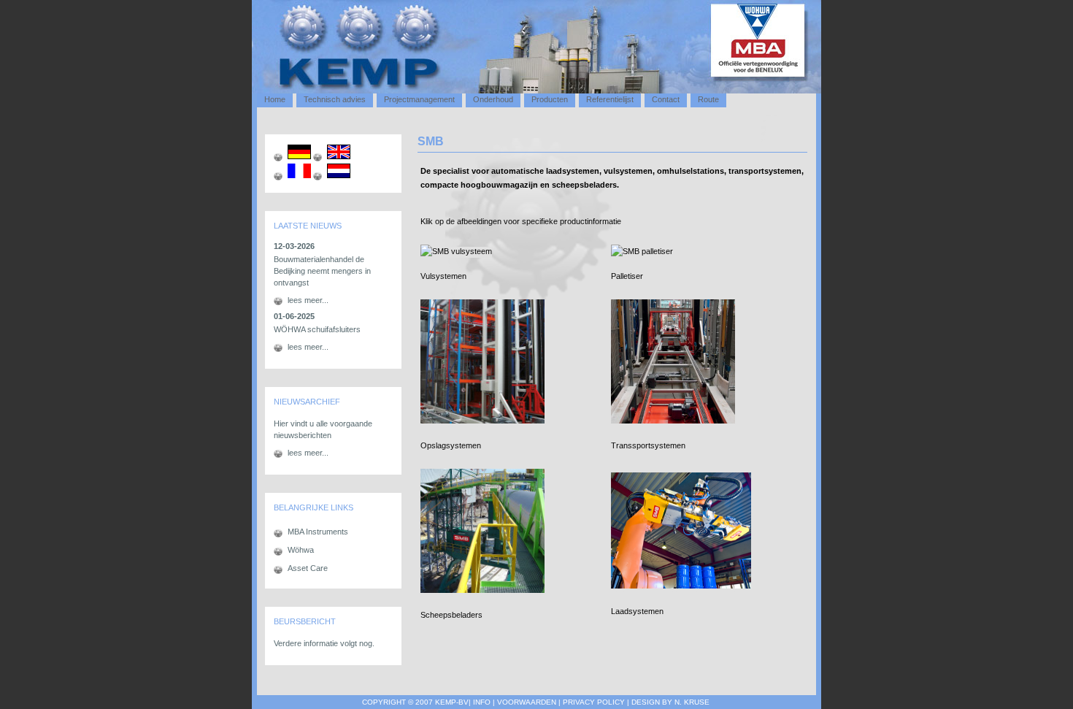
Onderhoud (493, 99)
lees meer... (308, 300)
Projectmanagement (419, 99)
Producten (549, 99)
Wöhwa (301, 549)
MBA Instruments (318, 531)
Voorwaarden (527, 702)
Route (708, 99)
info (482, 702)
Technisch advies (335, 99)
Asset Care (308, 568)
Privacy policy (595, 702)
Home (274, 99)
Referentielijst (610, 99)
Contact (666, 99)
